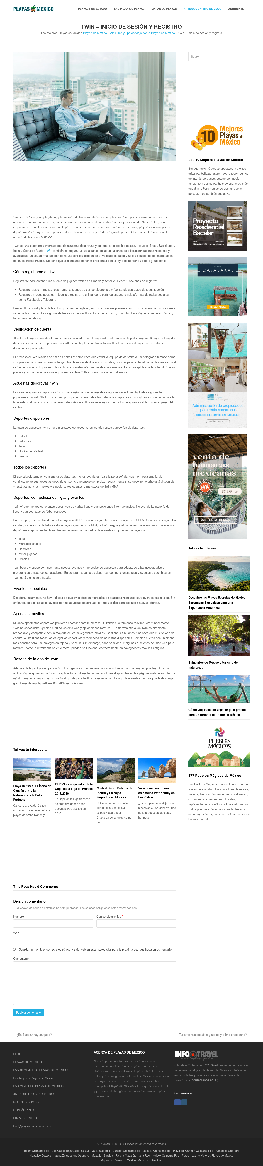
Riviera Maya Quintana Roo (133, 1155)
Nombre (19, 916)
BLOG (17, 1054)
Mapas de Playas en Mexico (118, 1160)
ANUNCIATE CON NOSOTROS (34, 1094)
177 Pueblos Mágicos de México (214, 775)
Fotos (185, 1155)
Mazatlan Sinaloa (102, 1155)
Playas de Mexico (95, 32)
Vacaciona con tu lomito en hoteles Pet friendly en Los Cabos (156, 792)
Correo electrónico (109, 916)
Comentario (21, 958)
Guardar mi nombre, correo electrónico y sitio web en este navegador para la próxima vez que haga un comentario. (95, 949)
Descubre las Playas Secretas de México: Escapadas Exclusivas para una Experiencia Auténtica (217, 602)
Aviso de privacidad (150, 1160)
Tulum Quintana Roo (36, 1151)
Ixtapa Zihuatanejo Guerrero (71, 1155)
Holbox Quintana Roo (165, 1155)
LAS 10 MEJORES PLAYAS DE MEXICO (40, 1069)
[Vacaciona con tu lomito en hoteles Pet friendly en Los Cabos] (157, 770)
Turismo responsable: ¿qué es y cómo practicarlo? (213, 1034)
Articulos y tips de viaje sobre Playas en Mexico (142, 32)
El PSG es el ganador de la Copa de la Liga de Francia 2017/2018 (74, 788)
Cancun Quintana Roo (126, 1151)
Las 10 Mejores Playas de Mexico (215, 159)
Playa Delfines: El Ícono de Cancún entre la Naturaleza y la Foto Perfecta (32, 793)
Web (16, 932)
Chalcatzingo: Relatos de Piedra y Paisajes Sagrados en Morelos (114, 792)
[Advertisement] (95, 189)
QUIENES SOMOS (26, 1102)
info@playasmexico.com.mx (32, 1126)
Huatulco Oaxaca (40, 1155)
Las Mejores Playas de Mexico (33, 1078)
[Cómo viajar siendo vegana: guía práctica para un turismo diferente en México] (219, 689)
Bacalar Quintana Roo (157, 1151)
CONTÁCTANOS (24, 1110)
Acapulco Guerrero (227, 1151)
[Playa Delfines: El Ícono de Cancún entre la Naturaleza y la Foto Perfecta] (32, 769)
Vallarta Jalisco (101, 1151)
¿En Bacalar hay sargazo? (34, 1034)
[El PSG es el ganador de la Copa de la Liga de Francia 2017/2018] (74, 768)
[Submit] (246, 56)
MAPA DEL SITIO (25, 1118)
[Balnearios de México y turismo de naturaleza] (219, 635)
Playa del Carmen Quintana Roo (193, 1151)
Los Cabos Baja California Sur (70, 1151)
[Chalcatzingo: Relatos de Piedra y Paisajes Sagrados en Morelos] (116, 770)
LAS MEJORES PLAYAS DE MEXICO (38, 1086)
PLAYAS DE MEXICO (27, 1062)
